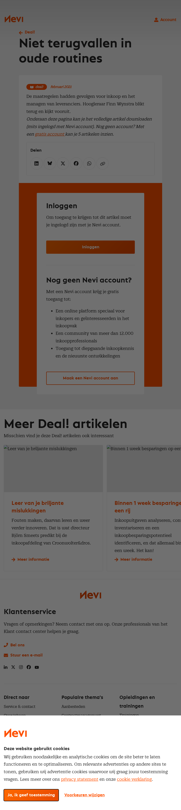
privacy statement (79, 779)
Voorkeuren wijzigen (84, 795)
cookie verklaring (134, 779)
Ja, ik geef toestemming (31, 795)
